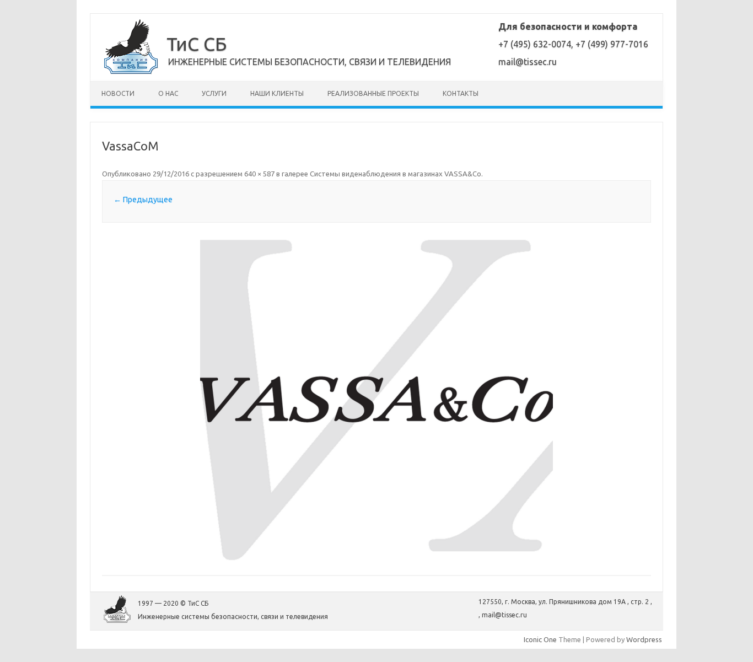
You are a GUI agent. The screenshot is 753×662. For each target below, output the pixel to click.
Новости (118, 93)
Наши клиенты (277, 93)
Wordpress (644, 639)
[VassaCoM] (376, 400)
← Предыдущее (143, 199)
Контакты (460, 93)
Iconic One (540, 639)
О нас (168, 93)
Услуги (214, 93)
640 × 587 (259, 173)
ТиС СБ (196, 43)
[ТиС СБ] (131, 71)
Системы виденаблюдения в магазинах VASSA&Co (395, 173)
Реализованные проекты (373, 93)
